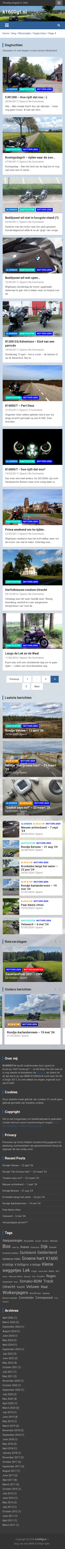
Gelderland (47, 1252)
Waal (44, 1287)
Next (37, 686)
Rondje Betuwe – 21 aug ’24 (39, 847)
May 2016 (7, 1502)
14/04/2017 (11, 349)
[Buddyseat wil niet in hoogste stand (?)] (32, 195)
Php (33, 1277)
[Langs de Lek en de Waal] (32, 631)
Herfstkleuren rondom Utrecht (26, 590)
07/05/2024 (27, 927)
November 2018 (11, 1430)
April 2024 (7, 1344)
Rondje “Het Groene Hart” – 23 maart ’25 (24, 1171)
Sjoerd (23, 101)
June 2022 (8, 1358)
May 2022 (7, 1362)
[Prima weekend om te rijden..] (32, 507)
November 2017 (11, 1457)
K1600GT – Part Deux (19, 405)
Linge (34, 1271)
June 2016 (8, 1497)
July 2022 (7, 1353)
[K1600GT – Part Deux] (32, 383)
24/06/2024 (27, 872)
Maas (51, 1271)
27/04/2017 (11, 161)
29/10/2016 (11, 594)
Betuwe (54, 1240)
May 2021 (7, 1376)
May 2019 (7, 1421)
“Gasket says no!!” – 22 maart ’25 (27, 807)
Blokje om (12, 761)
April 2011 (7, 1520)
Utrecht (8, 1287)
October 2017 (9, 1461)
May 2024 (7, 1340)
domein (52, 1247)
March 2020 (8, 1407)
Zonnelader (26, 1297)
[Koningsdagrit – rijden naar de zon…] (32, 135)
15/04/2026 (11, 734)
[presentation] (55, 941)
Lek (26, 1270)
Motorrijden (44, 89)
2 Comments (35, 410)
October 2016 (9, 1488)
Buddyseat (35, 1247)
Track (48, 1281)
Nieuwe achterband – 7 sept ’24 (19, 1184)
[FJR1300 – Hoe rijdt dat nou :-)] (32, 75)
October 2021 (9, 1367)
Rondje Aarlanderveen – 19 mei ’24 (21, 1203)
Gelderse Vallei (11, 1258)
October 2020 (9, 1385)
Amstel (38, 1241)
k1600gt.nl (14, 12)
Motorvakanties (33, 962)
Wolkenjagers (15, 1292)
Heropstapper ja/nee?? (15, 1222)
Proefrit (41, 1276)
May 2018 (7, 1443)
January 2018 (9, 1452)
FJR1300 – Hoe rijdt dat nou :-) (26, 97)
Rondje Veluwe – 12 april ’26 (24, 730)
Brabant (24, 1247)
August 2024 (9, 1331)
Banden (45, 1241)
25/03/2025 (11, 772)
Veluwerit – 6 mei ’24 (34, 924)
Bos (6, 1246)
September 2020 (11, 1389)
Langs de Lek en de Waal (22, 653)
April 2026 (7, 1317)
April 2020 (7, 1403)
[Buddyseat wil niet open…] (32, 255)
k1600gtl (35, 1264)
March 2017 (8, 1484)
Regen (51, 1276)
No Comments (36, 101)
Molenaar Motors (15, 1277)
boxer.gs (41, 1072)
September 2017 (11, 1466)
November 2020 (11, 1380)
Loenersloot (42, 1271)
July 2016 (7, 1493)
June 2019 (8, 1416)
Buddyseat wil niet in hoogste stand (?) (32, 217)
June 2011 (8, 1515)
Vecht (21, 1287)
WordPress (35, 1293)
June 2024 (8, 1335)
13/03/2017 (11, 533)
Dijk (44, 1246)
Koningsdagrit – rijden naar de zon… (30, 157)
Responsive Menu (59, 3)
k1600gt (7, 1264)
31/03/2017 (11, 410)
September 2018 (11, 1434)
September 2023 (11, 1349)
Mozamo (27, 1277)
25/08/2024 (27, 850)
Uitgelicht (12, 966)
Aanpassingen (12, 1240)
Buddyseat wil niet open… (22, 277)
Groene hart (33, 1258)
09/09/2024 (27, 834)
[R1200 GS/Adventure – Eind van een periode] (32, 319)
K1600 (52, 1258)
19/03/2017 (11, 473)
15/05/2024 (27, 908)
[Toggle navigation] (6, 25)
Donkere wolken (10, 1253)
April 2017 (7, 1479)
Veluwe (32, 1286)
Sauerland (7, 1281)
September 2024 (11, 1326)
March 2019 (8, 1425)
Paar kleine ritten (32, 905)
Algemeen (11, 89)
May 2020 (7, 1398)
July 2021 (7, 1371)
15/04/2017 (11, 282)
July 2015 (7, 1506)
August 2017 (9, 1470)
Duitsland (28, 1252)
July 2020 (7, 1394)
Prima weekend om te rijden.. (25, 529)
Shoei (16, 1282)
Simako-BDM (31, 1281)
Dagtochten (27, 89)
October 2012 (9, 1511)
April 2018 (7, 1448)
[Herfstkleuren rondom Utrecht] (32, 567)
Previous (14, 679)
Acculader (29, 1240)
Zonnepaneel (44, 1297)
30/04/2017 (11, 101)
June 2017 (8, 1475)
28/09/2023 (11, 977)
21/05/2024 (27, 892)
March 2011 (8, 1524)
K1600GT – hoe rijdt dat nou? (25, 469)
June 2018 (8, 1439)
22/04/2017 (11, 222)
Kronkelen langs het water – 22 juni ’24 (23, 1197)
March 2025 (8, 1322)
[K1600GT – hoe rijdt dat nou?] (32, 447)
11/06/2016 (11, 657)
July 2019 (7, 1412)
